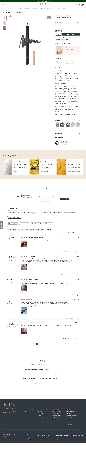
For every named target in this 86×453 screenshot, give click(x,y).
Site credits (5, 436)
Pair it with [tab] (67, 43)
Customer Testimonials (71, 415)
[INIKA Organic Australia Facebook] (40, 435)
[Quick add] (62, 54)
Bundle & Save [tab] (59, 43)
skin (18, 229)
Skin (31, 407)
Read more (27, 263)
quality (14, 229)
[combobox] (24, 223)
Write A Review (64, 198)
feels (27, 229)
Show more (48, 229)
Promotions (40, 413)
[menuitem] (22, 8)
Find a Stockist (55, 409)
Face (31, 409)
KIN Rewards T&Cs (42, 422)
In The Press (69, 424)
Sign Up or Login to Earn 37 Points (64, 15)
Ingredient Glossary (70, 417)
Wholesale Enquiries (56, 411)
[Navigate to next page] (52, 343)
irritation (9, 229)
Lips (31, 413)
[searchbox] (11, 223)
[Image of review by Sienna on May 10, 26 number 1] (24, 267)
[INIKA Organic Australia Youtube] (48, 435)
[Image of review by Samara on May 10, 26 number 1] (24, 287)
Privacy (39, 415)
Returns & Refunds (42, 409)
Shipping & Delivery (42, 411)
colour (42, 229)
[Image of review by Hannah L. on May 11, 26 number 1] (24, 244)
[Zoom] (10, 16)
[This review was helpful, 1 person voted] (75, 295)
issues (22, 229)
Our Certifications (70, 413)
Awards (67, 420)
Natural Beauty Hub (71, 422)
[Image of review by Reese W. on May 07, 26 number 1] (24, 331)
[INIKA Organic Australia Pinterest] (42, 435)
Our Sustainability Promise (72, 411)
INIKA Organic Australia (12, 434)
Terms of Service (42, 417)
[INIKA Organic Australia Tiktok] (44, 435)
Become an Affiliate (56, 415)
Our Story (68, 407)
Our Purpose (69, 409)
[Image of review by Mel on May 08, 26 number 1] (24, 310)
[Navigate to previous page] (34, 343)
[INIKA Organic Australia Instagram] (38, 435)
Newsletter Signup (56, 417)
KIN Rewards (8, 4)
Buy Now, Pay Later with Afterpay (43, 1)
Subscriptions (41, 420)
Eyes (31, 411)
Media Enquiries (55, 413)
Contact (54, 407)
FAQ (39, 407)
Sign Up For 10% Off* (62, 39)
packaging (32, 229)
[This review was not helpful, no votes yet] (77, 251)
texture (37, 229)
